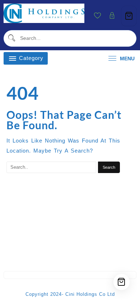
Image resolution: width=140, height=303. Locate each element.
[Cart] (129, 16)
